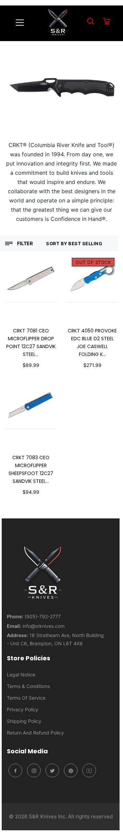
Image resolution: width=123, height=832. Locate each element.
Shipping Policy (24, 721)
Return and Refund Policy (35, 733)
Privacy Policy (22, 709)
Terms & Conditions (28, 686)
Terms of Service (26, 698)
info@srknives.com (44, 626)
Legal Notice (21, 674)
